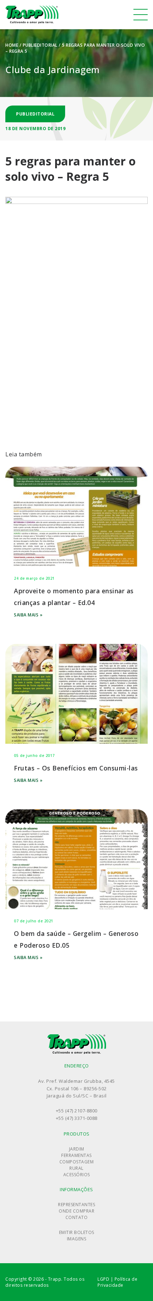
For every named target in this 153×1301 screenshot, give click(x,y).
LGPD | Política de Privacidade (117, 1282)
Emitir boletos (76, 1232)
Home (11, 45)
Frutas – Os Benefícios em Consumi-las (76, 768)
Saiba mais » (28, 615)
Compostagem (76, 1162)
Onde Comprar (76, 1211)
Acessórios (76, 1175)
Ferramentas (76, 1155)
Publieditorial (40, 45)
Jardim (76, 1149)
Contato (76, 1217)
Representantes (76, 1205)
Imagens (76, 1239)
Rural (76, 1168)
